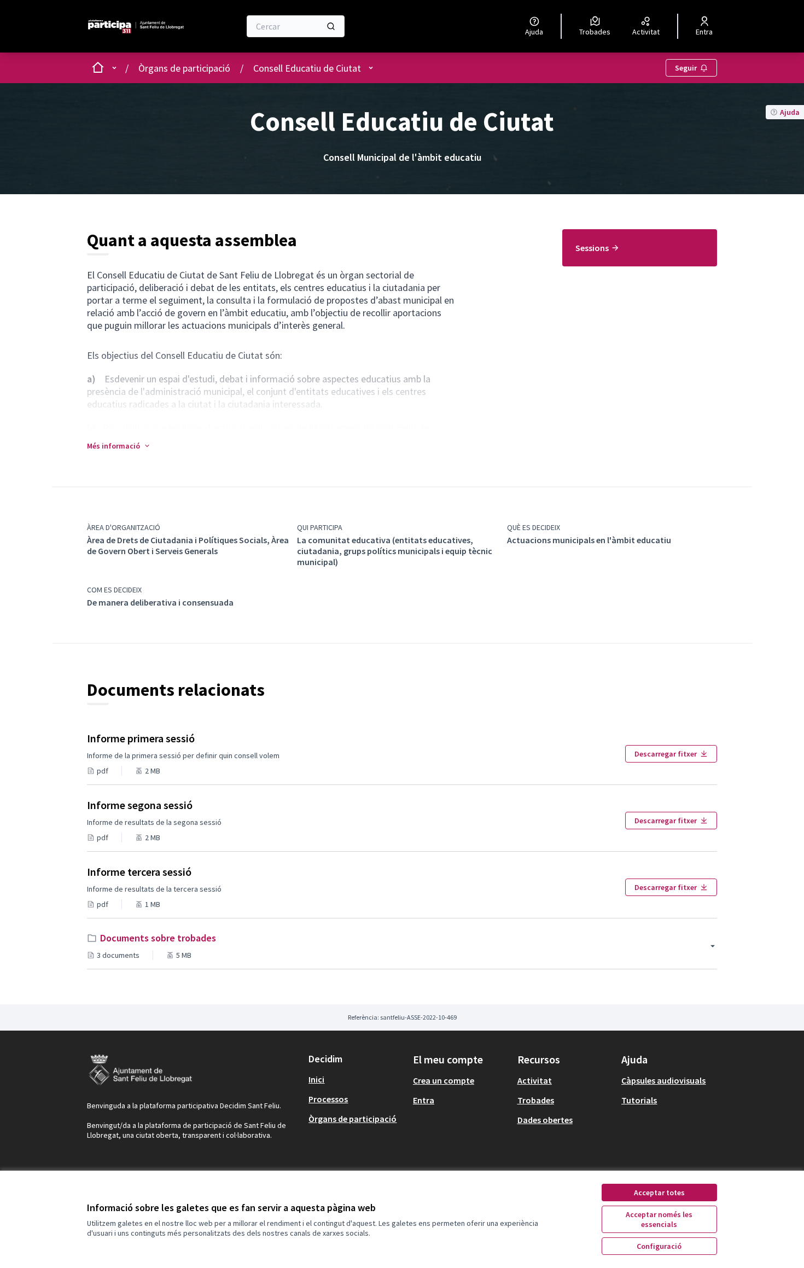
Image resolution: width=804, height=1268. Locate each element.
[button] (119, 446)
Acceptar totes (659, 1192)
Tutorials (639, 1100)
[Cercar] (331, 26)
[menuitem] (639, 247)
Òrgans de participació (184, 68)
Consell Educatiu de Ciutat (307, 68)
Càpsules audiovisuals (663, 1080)
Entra (423, 1100)
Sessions (592, 247)
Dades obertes (545, 1119)
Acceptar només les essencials (659, 1219)
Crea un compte (443, 1080)
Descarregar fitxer (665, 754)
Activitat (534, 1080)
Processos (328, 1098)
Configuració (659, 1246)
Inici (316, 1079)
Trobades (535, 1100)
